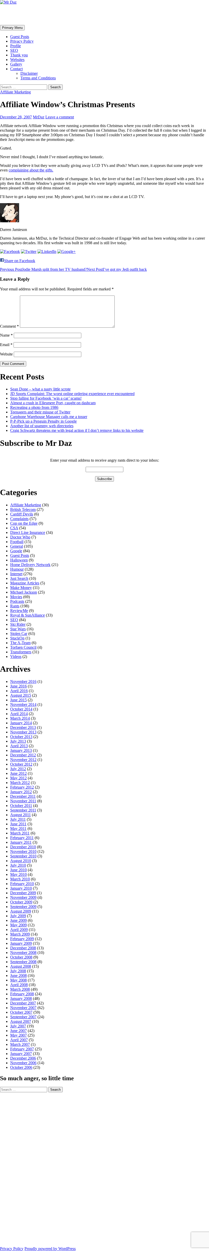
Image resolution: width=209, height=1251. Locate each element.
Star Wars (18, 629)
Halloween (19, 560)
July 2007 (18, 1026)
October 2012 (21, 764)
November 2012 (23, 759)
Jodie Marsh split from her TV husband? (43, 269)
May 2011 (18, 828)
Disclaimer (29, 73)
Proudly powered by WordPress (50, 1248)
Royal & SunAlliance (27, 615)
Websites (17, 59)
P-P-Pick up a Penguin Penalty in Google (43, 421)
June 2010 (18, 870)
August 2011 (20, 815)
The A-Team (20, 643)
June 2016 (18, 686)
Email (6, 344)
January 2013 (21, 750)
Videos (15, 656)
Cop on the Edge (23, 523)
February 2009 (22, 939)
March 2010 (20, 879)
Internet (16, 574)
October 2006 (21, 1067)
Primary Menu (12, 28)
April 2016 (19, 691)
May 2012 (18, 778)
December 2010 (23, 847)
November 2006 (23, 1063)
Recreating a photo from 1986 (34, 407)
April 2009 (19, 929)
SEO (14, 50)
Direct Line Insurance (27, 532)
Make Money (21, 587)
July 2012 (18, 769)
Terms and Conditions (38, 78)
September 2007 (23, 1017)
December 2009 (23, 893)
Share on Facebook (19, 261)
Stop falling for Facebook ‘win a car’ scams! (46, 398)
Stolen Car (18, 633)
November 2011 (23, 801)
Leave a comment (59, 117)
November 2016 (23, 681)
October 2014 (21, 709)
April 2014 (19, 714)
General (16, 546)
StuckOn (17, 638)
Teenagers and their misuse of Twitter (40, 412)
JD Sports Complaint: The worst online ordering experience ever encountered (72, 393)
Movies (16, 597)
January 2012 (21, 792)
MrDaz (38, 117)
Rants (14, 606)
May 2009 (18, 925)
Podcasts (17, 601)
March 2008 (20, 989)
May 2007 (18, 1035)
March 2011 (20, 833)
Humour (17, 569)
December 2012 (23, 755)
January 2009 (21, 943)
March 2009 (20, 934)
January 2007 (21, 1053)
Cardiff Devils (21, 514)
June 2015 (18, 700)
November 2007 (23, 1007)
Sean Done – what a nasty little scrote (40, 389)
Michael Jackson (23, 592)
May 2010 (18, 874)
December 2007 (23, 1003)
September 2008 (23, 962)
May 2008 (18, 980)
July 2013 (18, 741)
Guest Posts (19, 36)
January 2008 (21, 998)
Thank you (19, 55)
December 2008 (23, 948)
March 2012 (20, 782)
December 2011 (23, 796)
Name (6, 335)
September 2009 (23, 906)
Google (16, 551)
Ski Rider (17, 624)
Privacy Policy (22, 41)
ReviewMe (19, 610)
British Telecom (23, 509)
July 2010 (18, 865)
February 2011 (22, 838)
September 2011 (23, 810)
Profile (15, 46)
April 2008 (19, 985)
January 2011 (21, 842)
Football (16, 541)
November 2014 (23, 704)
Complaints (19, 519)
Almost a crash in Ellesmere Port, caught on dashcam (53, 403)
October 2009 (21, 902)
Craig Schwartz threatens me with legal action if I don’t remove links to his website (76, 430)
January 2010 (21, 888)
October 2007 (21, 1012)
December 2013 (23, 727)
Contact (16, 69)
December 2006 (23, 1058)
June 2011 (18, 824)
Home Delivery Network (30, 564)
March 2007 (20, 1044)
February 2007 (22, 1049)
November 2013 (23, 732)
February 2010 (22, 883)
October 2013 (21, 736)
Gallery (16, 64)
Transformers (20, 652)
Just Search (19, 578)
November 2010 (23, 851)
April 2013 (19, 746)
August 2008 (20, 966)
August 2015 (20, 695)
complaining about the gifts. (31, 170)
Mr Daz (13, 14)
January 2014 (21, 723)
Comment (9, 326)
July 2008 (18, 971)
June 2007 (18, 1030)
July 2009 (18, 916)
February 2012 (22, 787)
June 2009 (18, 920)
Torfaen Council (23, 647)
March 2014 (20, 718)
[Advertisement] (20, 1168)
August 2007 (20, 1021)
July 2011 (18, 819)
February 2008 (22, 994)
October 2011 (21, 805)
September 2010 (23, 856)
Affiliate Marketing (15, 92)
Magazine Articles (24, 583)
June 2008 (18, 975)
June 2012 (18, 773)
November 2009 (23, 897)
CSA (14, 528)
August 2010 (20, 860)
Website (6, 354)
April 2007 (19, 1040)
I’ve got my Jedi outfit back (117, 269)
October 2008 (21, 957)
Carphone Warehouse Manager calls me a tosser (48, 416)
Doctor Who (20, 537)
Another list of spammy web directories (41, 426)
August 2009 (20, 911)
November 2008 (23, 952)
